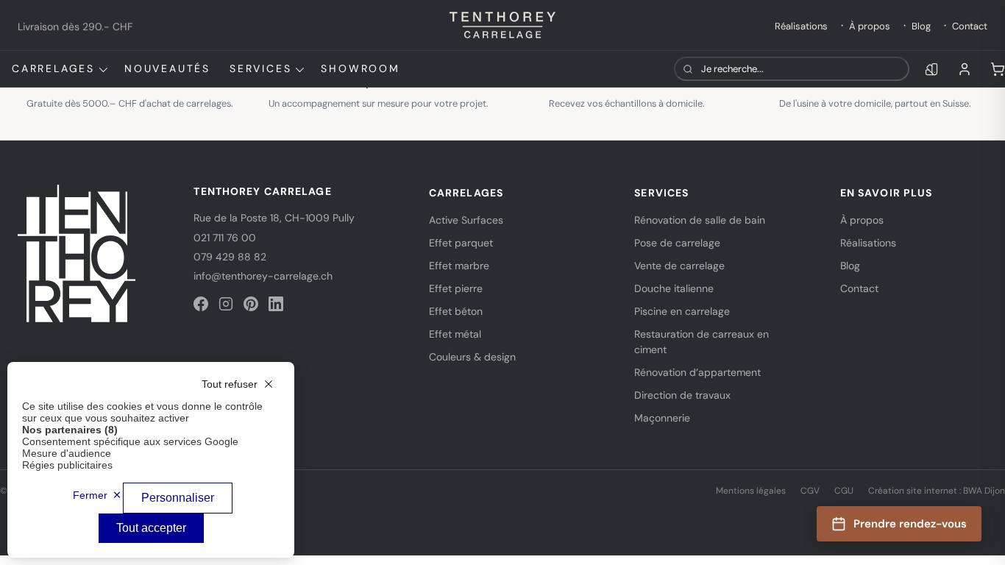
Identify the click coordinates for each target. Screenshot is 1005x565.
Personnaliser (177, 497)
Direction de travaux (682, 395)
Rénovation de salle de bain (699, 220)
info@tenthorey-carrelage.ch (263, 275)
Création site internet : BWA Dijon (936, 491)
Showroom (360, 68)
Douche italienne (674, 288)
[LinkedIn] (276, 303)
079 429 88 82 (229, 256)
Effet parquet (461, 242)
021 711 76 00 (224, 237)
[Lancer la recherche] (688, 69)
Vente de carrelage (679, 265)
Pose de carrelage (677, 242)
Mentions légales (751, 491)
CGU (843, 491)
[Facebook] (200, 303)
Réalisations (801, 26)
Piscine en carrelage (682, 311)
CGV (810, 491)
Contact (969, 26)
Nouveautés (167, 68)
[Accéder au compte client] (964, 69)
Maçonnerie (662, 417)
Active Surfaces (466, 220)
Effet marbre (459, 265)
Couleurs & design (472, 356)
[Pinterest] (251, 303)
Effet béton (456, 311)
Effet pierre (456, 288)
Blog (921, 26)
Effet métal (455, 334)
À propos (869, 26)
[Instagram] (226, 303)
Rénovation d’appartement (697, 372)
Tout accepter (151, 528)
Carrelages (53, 68)
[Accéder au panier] (997, 69)
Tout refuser (230, 384)
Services (260, 68)
